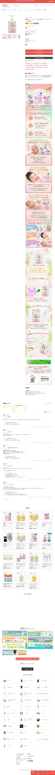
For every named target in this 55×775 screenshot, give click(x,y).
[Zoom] (12, 23)
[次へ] (21, 36)
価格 (26, 27)
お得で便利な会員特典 (20, 754)
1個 (26, 40)
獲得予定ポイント (28, 34)
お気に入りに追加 (40, 57)
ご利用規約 (18, 757)
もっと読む (6, 499)
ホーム (26, 17)
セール (10, 9)
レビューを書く (48, 403)
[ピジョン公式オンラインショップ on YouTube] (31, 760)
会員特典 (45, 9)
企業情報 (17, 763)
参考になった (49, 426)
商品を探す (4, 9)
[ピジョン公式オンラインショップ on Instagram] (28, 760)
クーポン (27, 9)
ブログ (32, 9)
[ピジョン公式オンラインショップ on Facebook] (30, 760)
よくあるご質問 (19, 755)
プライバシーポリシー (20, 760)
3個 (33, 40)
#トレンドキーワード (29, 60)
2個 (30, 40)
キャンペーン (20, 9)
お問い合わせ (38, 9)
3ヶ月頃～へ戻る (28, 669)
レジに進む (39, 53)
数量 (26, 44)
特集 (14, 9)
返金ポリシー (18, 762)
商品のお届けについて (30, 73)
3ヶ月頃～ (30, 17)
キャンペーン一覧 (27, 658)
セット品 (27, 38)
